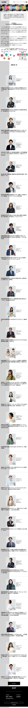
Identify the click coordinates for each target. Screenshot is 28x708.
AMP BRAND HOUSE (9, 698)
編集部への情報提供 (9, 696)
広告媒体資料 (18, 696)
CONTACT (14, 683)
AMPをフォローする (14, 702)
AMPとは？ (7, 694)
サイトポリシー (18, 694)
